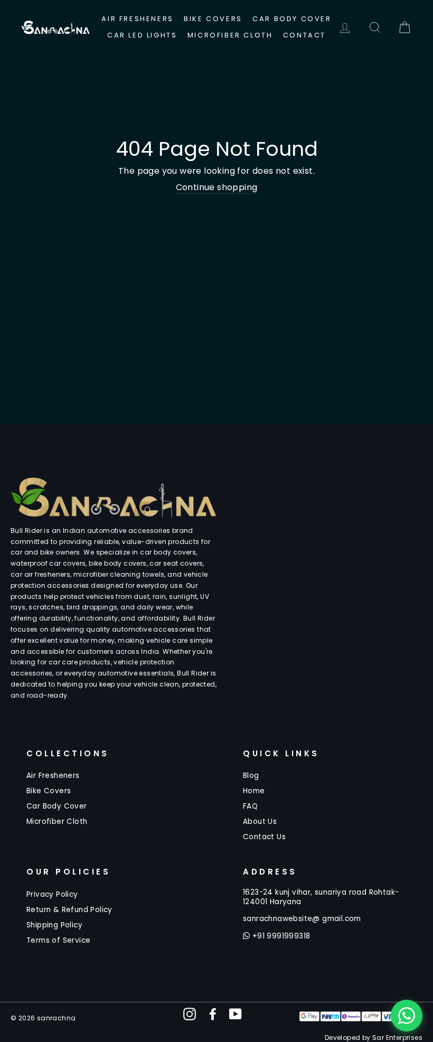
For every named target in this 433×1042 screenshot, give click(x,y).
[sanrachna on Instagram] (189, 1014)
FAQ (250, 806)
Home (254, 791)
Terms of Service (58, 940)
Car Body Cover (291, 19)
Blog (251, 776)
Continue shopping (217, 187)
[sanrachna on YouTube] (235, 1014)
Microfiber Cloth (230, 35)
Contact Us (264, 837)
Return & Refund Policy (69, 910)
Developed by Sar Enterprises (373, 1037)
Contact (304, 35)
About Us (260, 821)
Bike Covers (213, 19)
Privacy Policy (52, 894)
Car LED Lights (142, 35)
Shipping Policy (54, 925)
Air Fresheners (137, 19)
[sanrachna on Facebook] (212, 1014)
